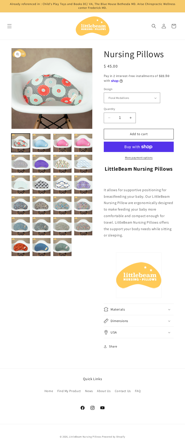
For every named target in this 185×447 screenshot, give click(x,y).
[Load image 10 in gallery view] (41, 184)
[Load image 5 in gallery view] (20, 163)
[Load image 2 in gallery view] (41, 143)
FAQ (138, 391)
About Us (104, 391)
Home (48, 391)
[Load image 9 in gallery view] (20, 184)
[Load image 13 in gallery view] (20, 205)
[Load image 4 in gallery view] (83, 143)
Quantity (109, 109)
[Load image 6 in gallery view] (41, 163)
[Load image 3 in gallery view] (62, 143)
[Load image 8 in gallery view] (83, 163)
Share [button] (113, 346)
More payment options (139, 157)
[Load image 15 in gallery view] (62, 205)
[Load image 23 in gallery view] (62, 247)
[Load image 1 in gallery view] (20, 143)
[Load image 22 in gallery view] (41, 247)
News (89, 391)
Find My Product (69, 391)
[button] (9, 26)
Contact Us (123, 391)
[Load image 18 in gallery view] (41, 226)
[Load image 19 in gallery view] (62, 226)
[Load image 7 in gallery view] (62, 163)
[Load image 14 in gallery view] (41, 205)
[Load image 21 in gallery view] (20, 247)
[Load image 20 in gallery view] (83, 226)
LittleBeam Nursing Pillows (85, 436)
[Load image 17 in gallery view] (20, 226)
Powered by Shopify (113, 436)
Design (108, 89)
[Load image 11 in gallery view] (62, 184)
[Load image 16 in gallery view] (83, 205)
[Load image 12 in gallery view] (83, 184)
